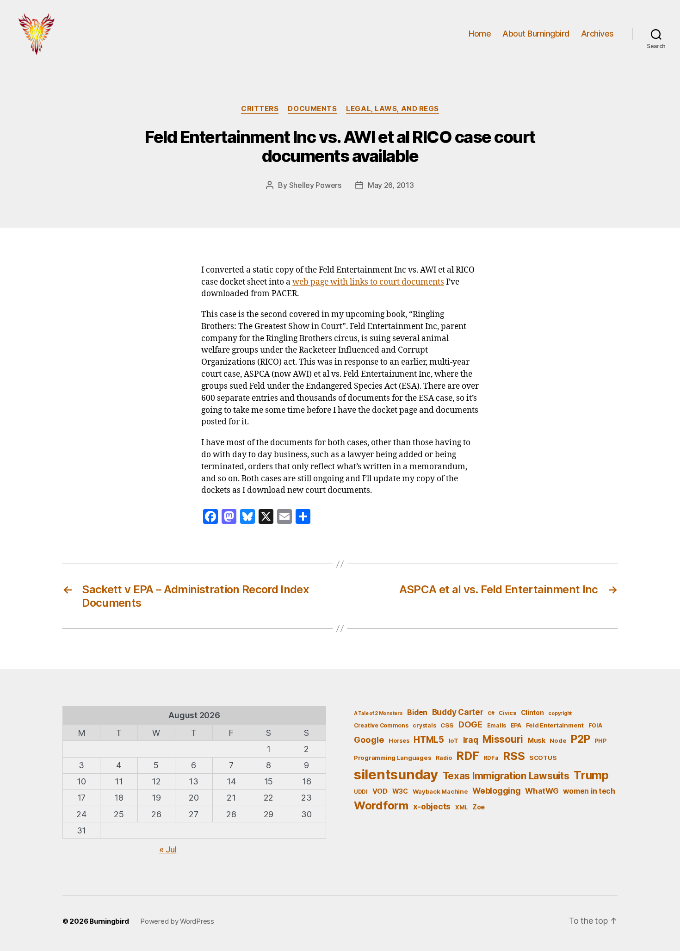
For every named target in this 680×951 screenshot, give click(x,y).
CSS (447, 725)
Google (369, 739)
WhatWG (541, 791)
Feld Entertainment (555, 725)
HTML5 (429, 739)
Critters (259, 109)
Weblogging (496, 791)
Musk (536, 740)
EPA (516, 725)
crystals (424, 725)
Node (558, 740)
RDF (467, 756)
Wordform (381, 805)
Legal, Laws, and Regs (392, 109)
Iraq (470, 740)
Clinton (532, 712)
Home (480, 33)
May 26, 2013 (391, 185)
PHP (600, 740)
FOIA (595, 725)
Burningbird (109, 921)
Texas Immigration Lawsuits (506, 776)
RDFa (490, 757)
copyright (560, 713)
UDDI (361, 791)
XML (461, 807)
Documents (312, 109)
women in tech (589, 791)
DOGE (470, 724)
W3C (400, 791)
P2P (580, 739)
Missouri (502, 739)
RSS (514, 756)
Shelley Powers (315, 185)
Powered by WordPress (177, 921)
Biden (417, 712)
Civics (507, 712)
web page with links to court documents (368, 282)
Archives (597, 33)
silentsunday (396, 774)
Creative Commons (381, 725)
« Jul (168, 849)
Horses (399, 740)
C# (491, 713)
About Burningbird (535, 33)
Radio (444, 757)
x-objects (432, 806)
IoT (453, 740)
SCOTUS (542, 757)
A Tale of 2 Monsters (378, 713)
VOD (380, 791)
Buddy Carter (457, 712)
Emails (496, 725)
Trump (591, 775)
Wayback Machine (440, 791)
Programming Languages (392, 757)
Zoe (478, 807)
